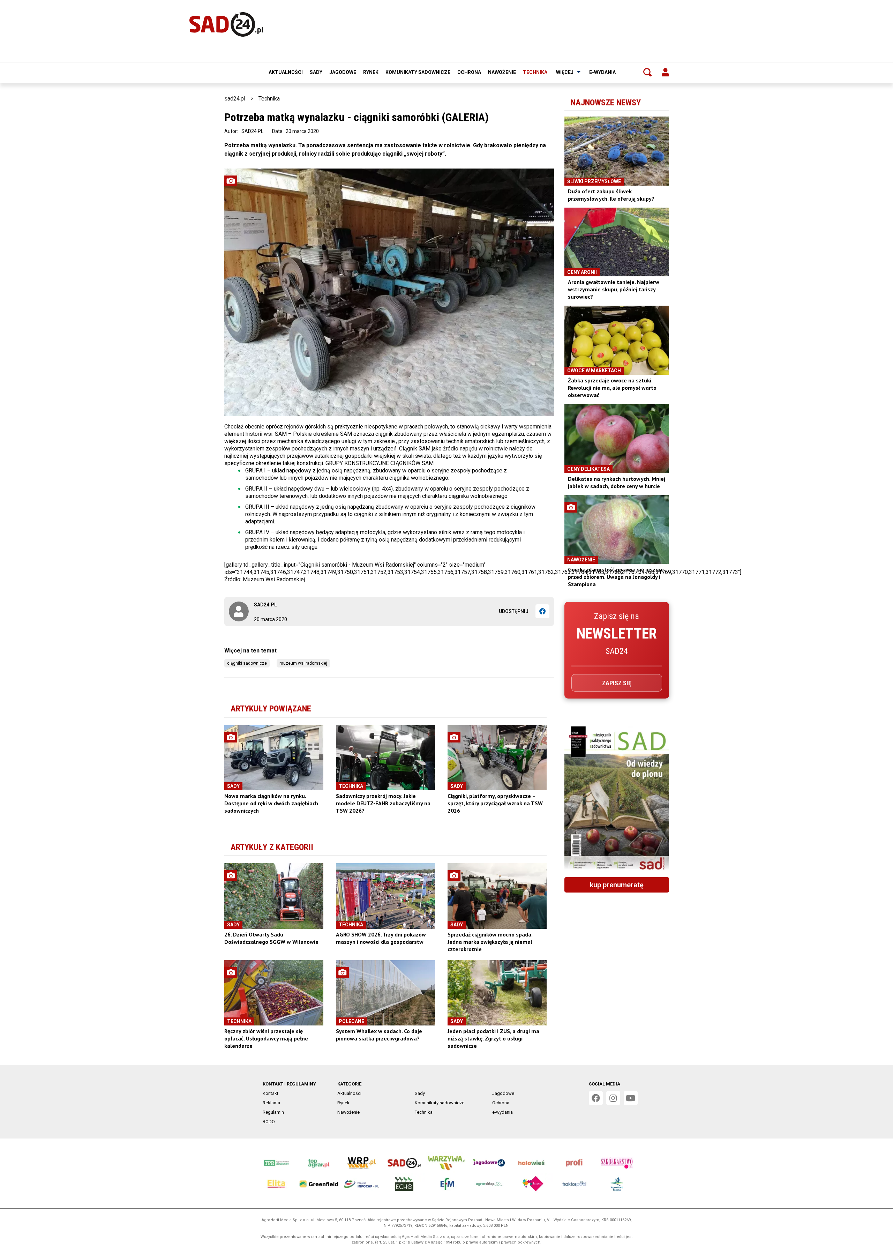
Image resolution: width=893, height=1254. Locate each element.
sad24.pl (234, 98)
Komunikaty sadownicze (417, 72)
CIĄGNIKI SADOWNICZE (247, 663)
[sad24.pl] (226, 24)
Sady (316, 72)
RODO (269, 1121)
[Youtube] (631, 1098)
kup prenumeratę (617, 885)
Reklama (271, 1102)
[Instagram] (613, 1098)
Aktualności (286, 72)
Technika (535, 72)
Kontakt (270, 1093)
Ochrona (469, 72)
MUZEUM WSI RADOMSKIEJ (303, 663)
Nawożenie (502, 72)
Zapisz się (616, 683)
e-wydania (602, 72)
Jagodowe (342, 72)
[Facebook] (542, 611)
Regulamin (273, 1112)
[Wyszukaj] (647, 72)
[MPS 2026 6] (616, 799)
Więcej (564, 72)
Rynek (370, 72)
